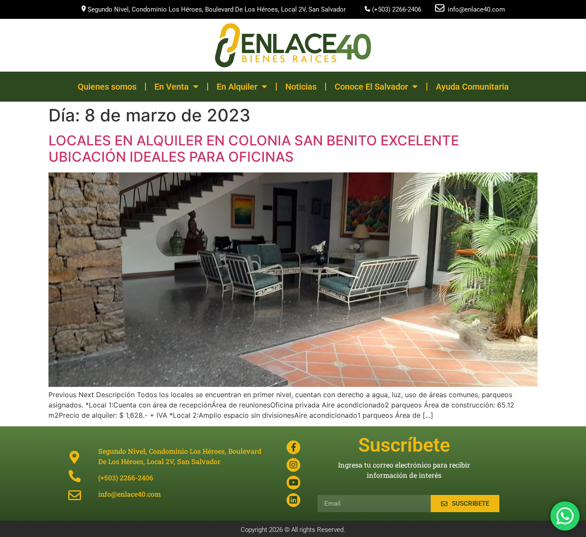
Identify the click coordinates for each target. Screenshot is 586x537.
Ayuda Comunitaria (472, 86)
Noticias (301, 86)
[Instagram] (293, 465)
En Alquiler (237, 86)
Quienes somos (107, 86)
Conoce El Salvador (371, 86)
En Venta (171, 86)
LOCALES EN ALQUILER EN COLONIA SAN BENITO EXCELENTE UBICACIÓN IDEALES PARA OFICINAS (253, 148)
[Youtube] (293, 482)
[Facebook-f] (293, 447)
